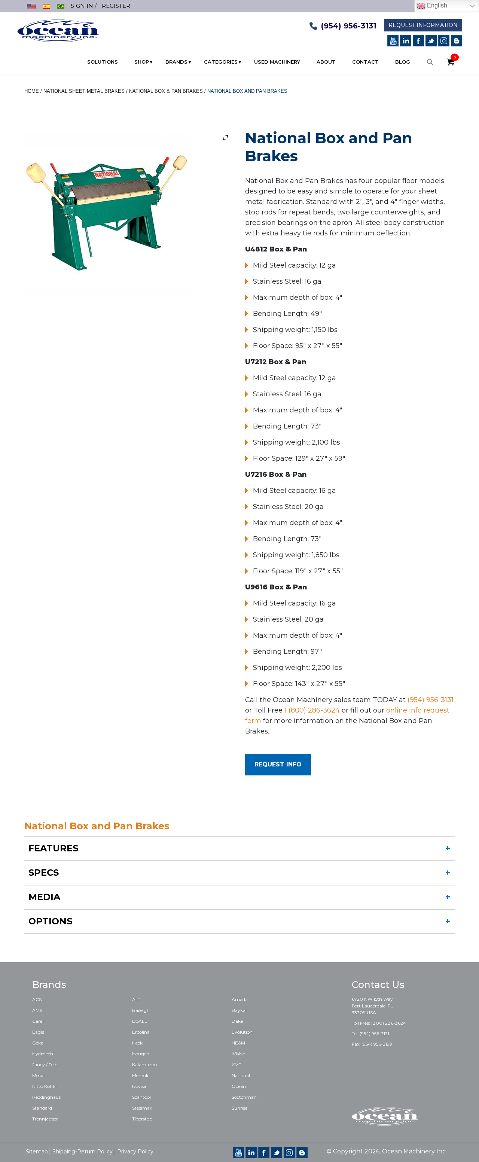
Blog (402, 62)
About (326, 62)
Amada (240, 999)
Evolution (242, 1032)
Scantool (141, 1097)
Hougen (140, 1053)
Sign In (82, 5)
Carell (38, 1021)
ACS (37, 999)
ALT (136, 999)
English (436, 5)
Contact (365, 62)
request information (423, 25)
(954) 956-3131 (348, 25)
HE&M (238, 1043)
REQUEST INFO (278, 764)
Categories (221, 62)
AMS (37, 1010)
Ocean (239, 1086)
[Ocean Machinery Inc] (58, 30)
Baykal (239, 1010)
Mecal (38, 1075)
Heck (137, 1043)
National (241, 1075)
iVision (238, 1053)
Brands (176, 62)
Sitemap (37, 1151)
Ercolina (141, 1032)
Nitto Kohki (44, 1086)
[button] (430, 64)
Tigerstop (142, 1119)
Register (116, 5)
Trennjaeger (45, 1119)
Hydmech (42, 1053)
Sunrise (239, 1108)
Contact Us (378, 984)
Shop (141, 62)
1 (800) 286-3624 (312, 710)
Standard (42, 1108)
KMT (236, 1064)
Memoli (140, 1075)
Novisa (139, 1086)
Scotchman (244, 1097)
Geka (37, 1043)
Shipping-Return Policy (82, 1151)
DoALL (139, 1021)
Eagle (38, 1032)
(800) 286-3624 (388, 1023)
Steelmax (142, 1108)
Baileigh (141, 1010)
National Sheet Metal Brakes (84, 91)
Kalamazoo (144, 1064)
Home (31, 91)
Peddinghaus (46, 1097)
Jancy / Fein (45, 1064)
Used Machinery (277, 62)
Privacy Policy (135, 1151)
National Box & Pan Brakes (166, 91)
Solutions (102, 62)
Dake (237, 1021)
